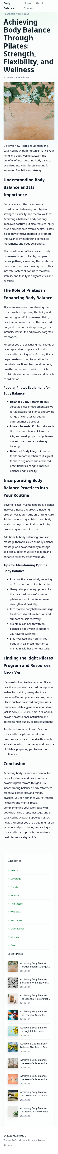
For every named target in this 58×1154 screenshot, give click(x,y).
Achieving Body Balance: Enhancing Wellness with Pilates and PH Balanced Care (33, 984)
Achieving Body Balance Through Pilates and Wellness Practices (33, 1031)
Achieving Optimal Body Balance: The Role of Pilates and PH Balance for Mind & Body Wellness (35, 1049)
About (39, 3)
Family (14, 887)
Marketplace (17, 928)
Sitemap (9, 1145)
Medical (14, 937)
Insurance (16, 920)
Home (27, 3)
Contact (28, 8)
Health (14, 870)
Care (13, 945)
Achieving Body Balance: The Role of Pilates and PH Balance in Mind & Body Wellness (34, 1065)
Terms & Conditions (16, 1140)
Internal (14, 895)
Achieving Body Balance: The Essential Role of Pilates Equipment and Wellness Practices (35, 1000)
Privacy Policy (36, 1140)
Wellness (15, 911)
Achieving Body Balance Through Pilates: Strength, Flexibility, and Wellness (34, 966)
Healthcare (16, 903)
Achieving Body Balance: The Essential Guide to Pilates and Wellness (33, 1015)
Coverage (15, 878)
